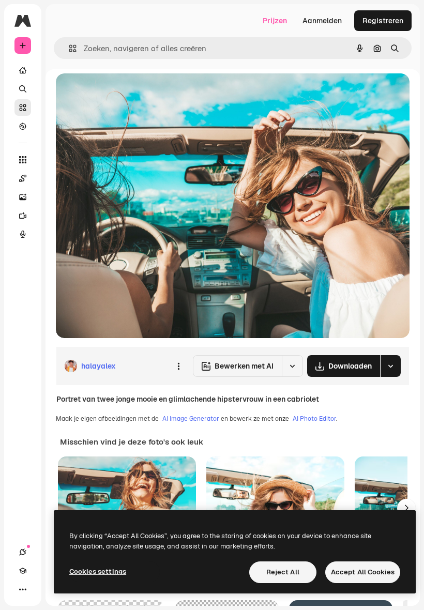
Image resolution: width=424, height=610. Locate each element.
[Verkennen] (22, 126)
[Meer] (22, 589)
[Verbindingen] (22, 552)
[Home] (22, 70)
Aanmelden (322, 20)
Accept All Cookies (363, 572)
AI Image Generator (190, 419)
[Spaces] (22, 178)
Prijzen (275, 20)
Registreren (382, 20)
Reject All (282, 572)
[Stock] (22, 107)
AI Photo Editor (314, 419)
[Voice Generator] (22, 234)
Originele (124, 93)
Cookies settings (97, 571)
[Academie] (22, 570)
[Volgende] (406, 508)
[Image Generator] (22, 197)
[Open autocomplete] (68, 48)
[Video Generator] (22, 215)
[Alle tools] (22, 159)
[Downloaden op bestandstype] (390, 366)
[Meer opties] (178, 366)
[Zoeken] (22, 89)
